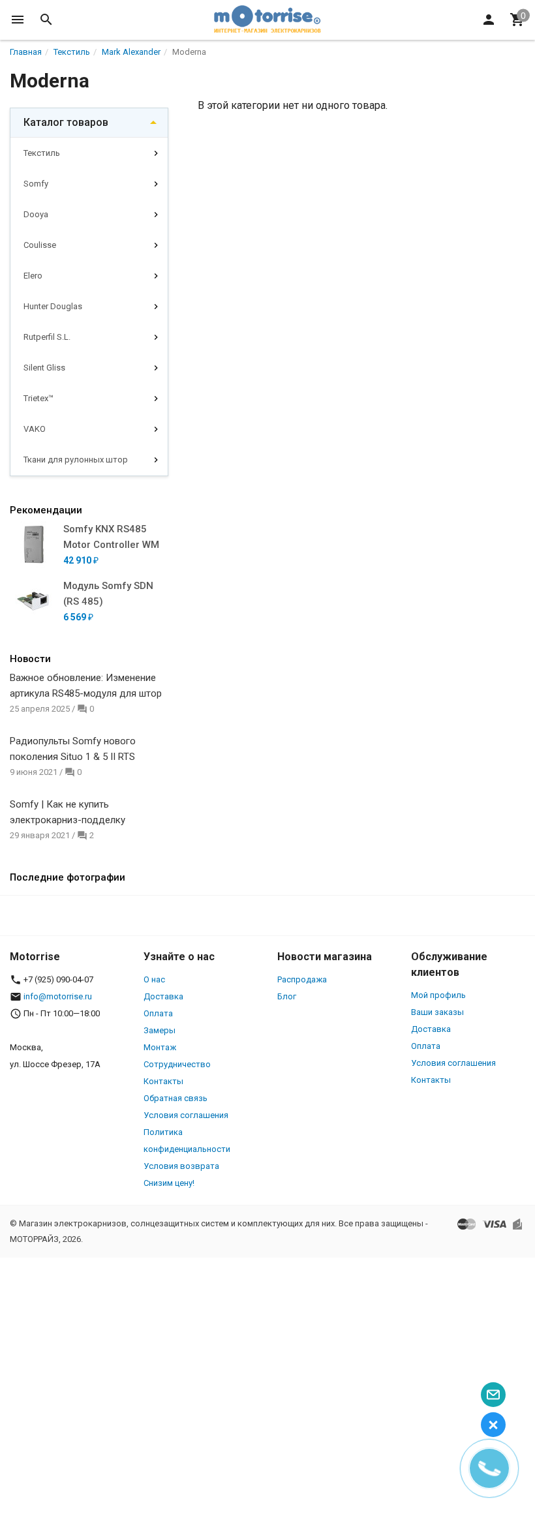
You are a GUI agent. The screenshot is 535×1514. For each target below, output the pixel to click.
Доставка (163, 996)
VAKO (34, 429)
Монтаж (160, 1047)
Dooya (35, 214)
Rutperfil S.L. (46, 337)
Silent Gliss (44, 367)
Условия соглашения (186, 1115)
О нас (154, 979)
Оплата (158, 1013)
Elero (32, 275)
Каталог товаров (65, 122)
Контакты (163, 1081)
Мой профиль (438, 995)
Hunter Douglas (52, 306)
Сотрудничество (177, 1064)
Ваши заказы (437, 1012)
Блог (286, 996)
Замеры (160, 1030)
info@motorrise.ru (57, 996)
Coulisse (39, 245)
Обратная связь (175, 1098)
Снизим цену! (169, 1183)
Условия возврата (181, 1166)
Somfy (35, 184)
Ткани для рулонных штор (75, 459)
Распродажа (302, 979)
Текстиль (41, 153)
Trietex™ (38, 398)
